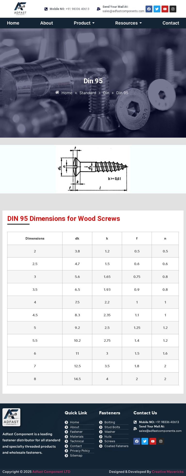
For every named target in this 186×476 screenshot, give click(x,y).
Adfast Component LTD (50, 471)
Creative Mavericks (168, 471)
